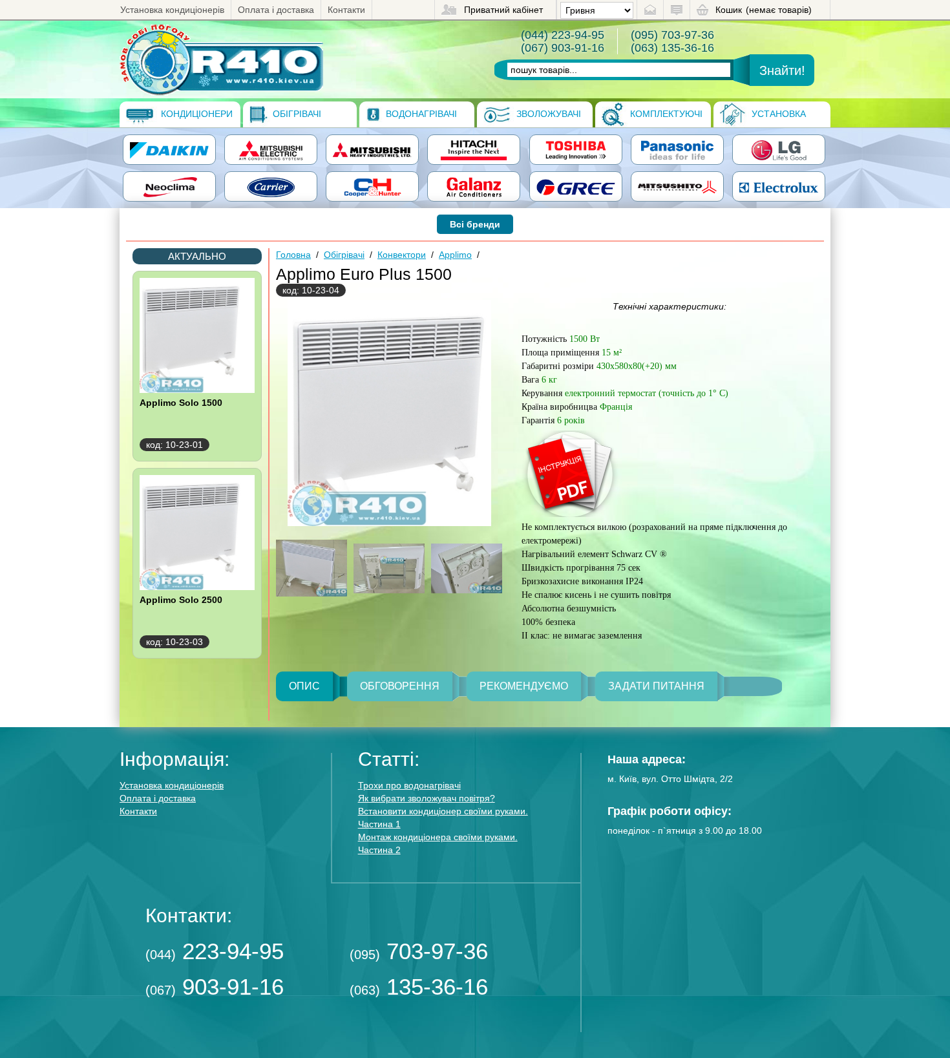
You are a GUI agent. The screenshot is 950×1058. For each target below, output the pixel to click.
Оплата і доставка (276, 10)
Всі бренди (475, 224)
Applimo (455, 254)
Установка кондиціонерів (172, 10)
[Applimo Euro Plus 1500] (221, 59)
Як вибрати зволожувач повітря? (426, 798)
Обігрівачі (295, 114)
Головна (293, 254)
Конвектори (401, 254)
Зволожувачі (547, 114)
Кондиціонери (195, 114)
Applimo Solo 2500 (181, 600)
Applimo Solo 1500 (181, 402)
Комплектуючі (665, 114)
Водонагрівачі (420, 114)
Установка (777, 114)
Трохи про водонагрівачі (409, 785)
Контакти (346, 10)
